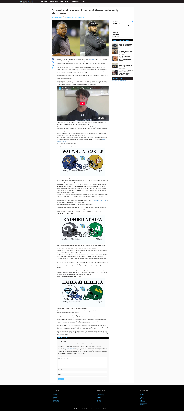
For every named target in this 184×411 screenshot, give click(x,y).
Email (59, 374)
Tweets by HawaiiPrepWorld (119, 80)
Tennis (141, 400)
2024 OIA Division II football (119, 30)
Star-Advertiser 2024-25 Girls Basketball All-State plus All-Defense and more (125, 65)
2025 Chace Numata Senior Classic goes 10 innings (125, 45)
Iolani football (104, 16)
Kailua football (114, 16)
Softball (142, 398)
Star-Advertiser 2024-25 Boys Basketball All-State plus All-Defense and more (125, 51)
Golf (141, 395)
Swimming (99, 400)
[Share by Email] (53, 65)
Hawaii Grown (75, 1)
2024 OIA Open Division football (120, 26)
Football (96, 16)
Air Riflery (55, 397)
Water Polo (142, 404)
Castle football (83, 16)
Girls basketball (100, 395)
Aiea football (74, 16)
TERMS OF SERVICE (69, 348)
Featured (91, 16)
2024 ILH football (116, 23)
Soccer (98, 398)
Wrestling (99, 401)
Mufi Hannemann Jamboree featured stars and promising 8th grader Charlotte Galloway (126, 72)
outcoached (92, 59)
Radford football (69, 17)
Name (59, 369)
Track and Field (143, 401)
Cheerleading (56, 400)
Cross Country (56, 401)
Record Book (115, 34)
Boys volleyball (143, 403)
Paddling (99, 397)
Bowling (54, 398)
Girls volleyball (56, 395)
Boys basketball (100, 394)
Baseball (142, 394)
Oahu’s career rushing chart (99, 200)
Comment (60, 356)
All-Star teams (116, 36)
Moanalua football (57, 17)
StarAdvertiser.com (98, 408)
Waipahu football (80, 17)
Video (83, 1)
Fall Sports (115, 21)
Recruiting (115, 32)
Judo (141, 397)
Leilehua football (125, 16)
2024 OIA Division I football (119, 28)
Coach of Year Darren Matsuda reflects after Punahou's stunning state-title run (126, 58)
